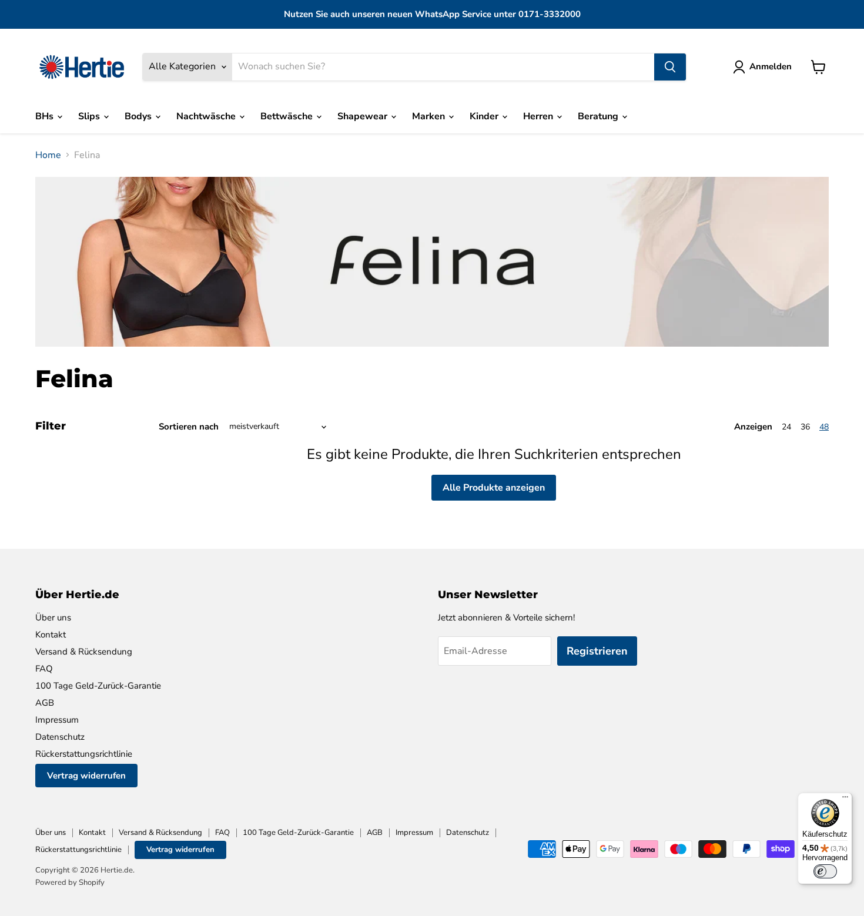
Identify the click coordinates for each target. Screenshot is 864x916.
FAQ (44, 669)
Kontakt (50, 634)
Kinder (485, 116)
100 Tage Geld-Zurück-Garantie (98, 686)
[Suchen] (670, 66)
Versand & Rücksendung (83, 651)
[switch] (825, 871)
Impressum (57, 720)
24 (786, 426)
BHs (45, 116)
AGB (44, 703)
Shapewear (363, 116)
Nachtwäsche (207, 116)
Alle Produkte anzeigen (494, 487)
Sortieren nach (189, 427)
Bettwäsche (287, 116)
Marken (429, 116)
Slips (90, 116)
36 (805, 426)
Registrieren (597, 651)
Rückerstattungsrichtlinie (83, 754)
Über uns (53, 617)
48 (824, 426)
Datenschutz (60, 737)
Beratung (599, 116)
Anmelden (770, 66)
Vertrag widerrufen (86, 775)
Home (48, 155)
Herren (539, 116)
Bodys (139, 116)
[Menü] (845, 800)
